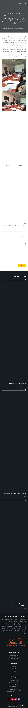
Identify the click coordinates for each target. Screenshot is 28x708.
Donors (14, 666)
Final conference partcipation (17, 383)
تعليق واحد (5, 15)
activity (10, 15)
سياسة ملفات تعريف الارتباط (14, 657)
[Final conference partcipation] (14, 330)
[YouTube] (12, 699)
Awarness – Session (17, 15)
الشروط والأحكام (14, 658)
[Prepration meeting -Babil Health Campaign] (14, 550)
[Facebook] (19, 699)
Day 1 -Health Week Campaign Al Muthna (14, 493)
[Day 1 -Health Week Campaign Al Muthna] (14, 440)
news (23, 15)
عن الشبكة (14, 670)
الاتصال (14, 668)
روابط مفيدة (14, 671)
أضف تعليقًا (23, 249)
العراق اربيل (12, 682)
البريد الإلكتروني (22, 236)
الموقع (25, 243)
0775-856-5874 (12, 686)
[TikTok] (9, 699)
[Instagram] (15, 699)
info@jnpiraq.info (11, 691)
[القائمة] (3, 4)
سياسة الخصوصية (14, 655)
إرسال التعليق (22, 265)
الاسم (25, 230)
